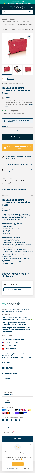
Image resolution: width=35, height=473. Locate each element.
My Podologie (14, 309)
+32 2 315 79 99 (10, 347)
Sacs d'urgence (6, 24)
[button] (3, 7)
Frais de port (7, 111)
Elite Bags (12, 19)
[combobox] (16, 12)
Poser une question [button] (13, 289)
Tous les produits (19, 24)
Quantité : (5, 124)
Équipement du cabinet (9, 27)
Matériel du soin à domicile (10, 21)
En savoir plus (15, 104)
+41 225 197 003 (10, 350)
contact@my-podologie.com (13, 340)
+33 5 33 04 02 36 (11, 344)
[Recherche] (27, 12)
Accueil (4, 19)
